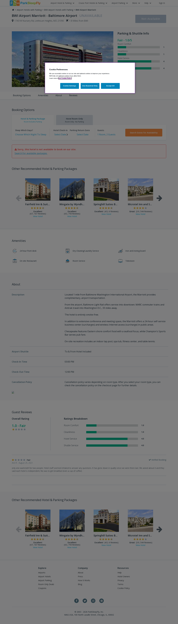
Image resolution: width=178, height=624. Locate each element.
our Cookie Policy (65, 78)
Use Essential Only (89, 86)
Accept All (110, 86)
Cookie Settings (69, 86)
